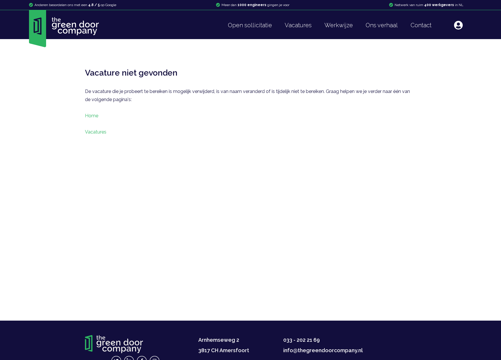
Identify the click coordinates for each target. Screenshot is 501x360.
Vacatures (298, 25)
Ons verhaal (382, 25)
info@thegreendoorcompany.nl (323, 350)
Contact (421, 25)
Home (91, 115)
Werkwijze (338, 25)
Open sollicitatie (250, 25)
